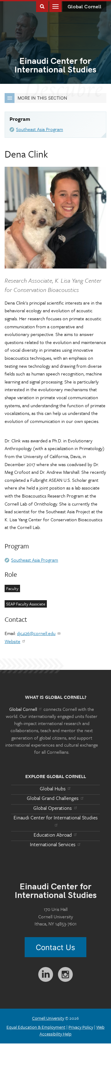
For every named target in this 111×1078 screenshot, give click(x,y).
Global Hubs (53, 788)
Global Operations (52, 808)
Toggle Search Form (42, 6)
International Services (53, 844)
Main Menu (55, 6)
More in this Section (42, 97)
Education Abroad (53, 834)
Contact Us (55, 947)
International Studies (55, 66)
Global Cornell (84, 7)
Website (12, 641)
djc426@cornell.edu (36, 633)
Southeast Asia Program (39, 129)
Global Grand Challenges (53, 798)
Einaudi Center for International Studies (56, 817)
